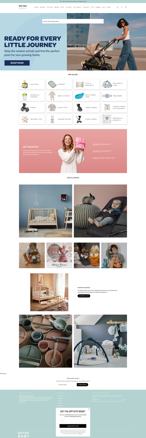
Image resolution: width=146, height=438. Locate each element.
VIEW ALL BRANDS (73, 177)
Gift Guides (60, 400)
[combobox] (73, 21)
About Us (59, 403)
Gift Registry (60, 405)
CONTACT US (84, 295)
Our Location (60, 396)
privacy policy (80, 433)
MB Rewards (60, 398)
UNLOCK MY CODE (72, 426)
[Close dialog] (88, 409)
